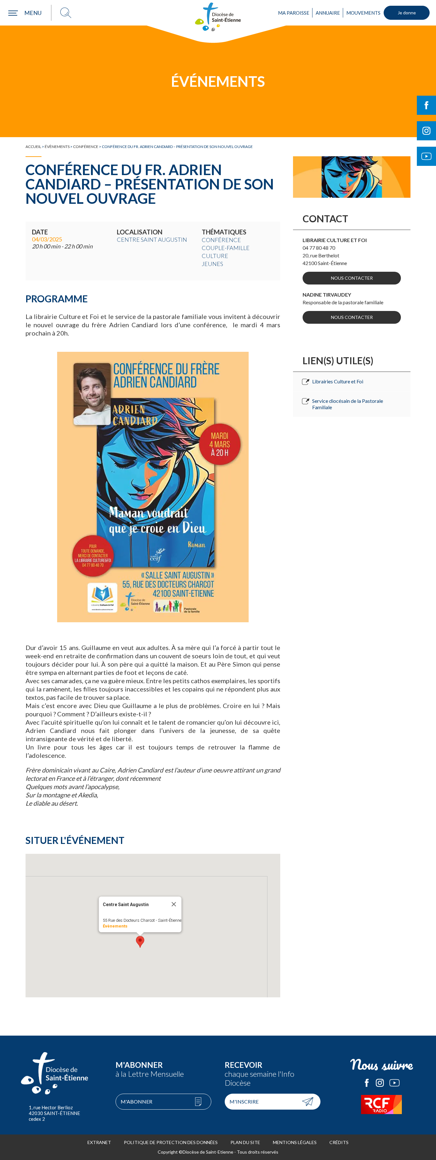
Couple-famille (226, 247)
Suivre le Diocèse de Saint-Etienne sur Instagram (426, 130)
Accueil (33, 146)
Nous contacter (352, 278)
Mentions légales (295, 1142)
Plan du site (245, 1142)
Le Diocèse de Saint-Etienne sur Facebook (367, 1083)
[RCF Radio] (381, 1104)
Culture (215, 255)
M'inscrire (244, 1101)
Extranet (99, 1142)
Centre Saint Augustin (152, 239)
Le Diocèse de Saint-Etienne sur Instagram (380, 1083)
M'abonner (136, 1101)
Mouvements (363, 13)
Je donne (407, 12)
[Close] (174, 904)
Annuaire (328, 13)
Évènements (57, 146)
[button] (140, 942)
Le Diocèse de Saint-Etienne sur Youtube (394, 1083)
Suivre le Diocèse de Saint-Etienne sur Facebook (426, 105)
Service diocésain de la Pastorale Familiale (347, 404)
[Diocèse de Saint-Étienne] (218, 17)
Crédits (339, 1142)
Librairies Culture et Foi (337, 381)
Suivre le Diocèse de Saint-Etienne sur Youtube (426, 156)
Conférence (85, 146)
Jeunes (212, 263)
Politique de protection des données (171, 1142)
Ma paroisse (293, 13)
